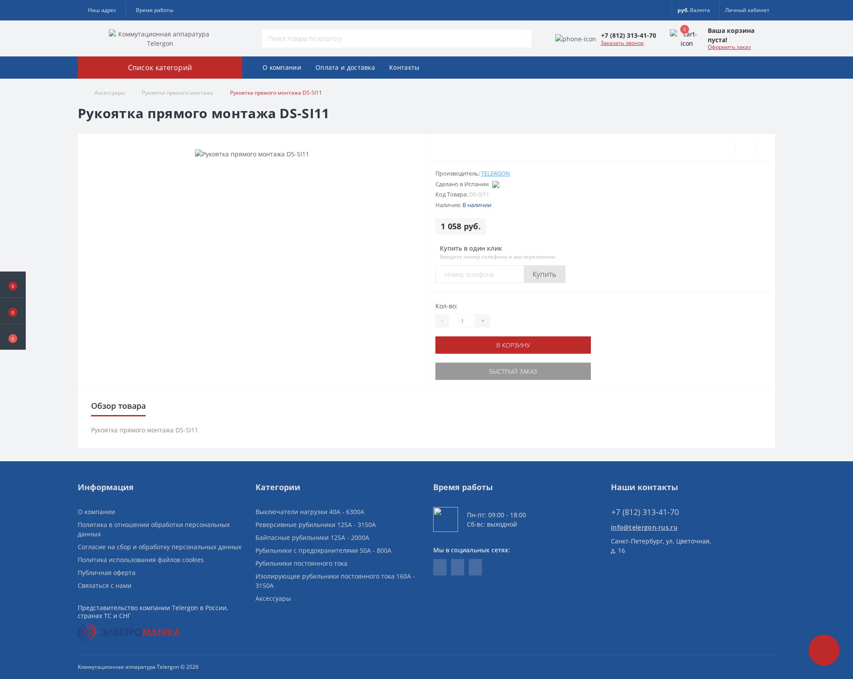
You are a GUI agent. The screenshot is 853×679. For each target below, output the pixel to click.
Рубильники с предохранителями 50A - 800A (323, 550)
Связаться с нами (105, 585)
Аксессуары (110, 92)
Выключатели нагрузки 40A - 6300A (309, 511)
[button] (13, 337)
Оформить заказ (729, 47)
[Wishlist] (745, 147)
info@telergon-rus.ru (644, 527)
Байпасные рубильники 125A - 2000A (312, 537)
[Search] (525, 39)
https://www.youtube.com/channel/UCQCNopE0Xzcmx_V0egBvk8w (475, 567)
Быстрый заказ (513, 371)
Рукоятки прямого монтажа (177, 92)
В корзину (513, 345)
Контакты (404, 67)
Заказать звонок (622, 43)
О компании (282, 67)
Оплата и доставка (345, 67)
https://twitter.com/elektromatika (457, 567)
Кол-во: (446, 306)
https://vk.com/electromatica (439, 567)
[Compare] (765, 147)
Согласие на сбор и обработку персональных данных (159, 547)
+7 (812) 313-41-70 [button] (645, 512)
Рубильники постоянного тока (301, 563)
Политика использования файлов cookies (141, 559)
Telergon (495, 173)
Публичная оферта (107, 572)
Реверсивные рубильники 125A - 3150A (315, 524)
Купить (545, 274)
